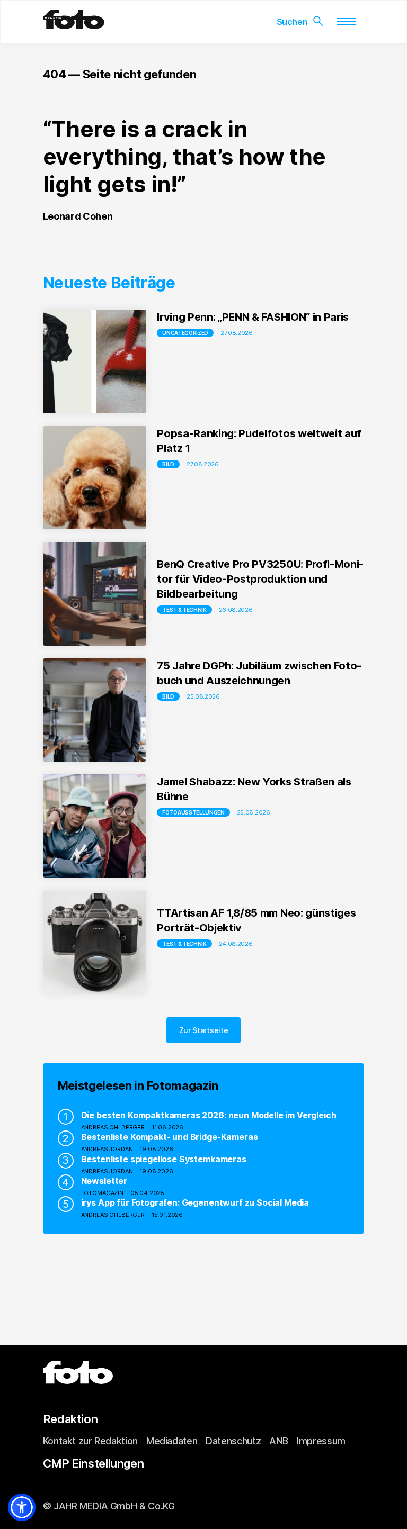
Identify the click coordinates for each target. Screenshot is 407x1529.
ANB (278, 1440)
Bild (168, 464)
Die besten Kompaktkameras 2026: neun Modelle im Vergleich (209, 1115)
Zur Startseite (203, 1030)
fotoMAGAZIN (102, 1193)
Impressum (321, 1440)
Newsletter (104, 1180)
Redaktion (70, 1419)
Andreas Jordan (107, 1149)
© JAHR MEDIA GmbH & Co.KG (109, 1506)
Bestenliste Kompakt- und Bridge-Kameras (169, 1137)
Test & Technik (184, 610)
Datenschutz (233, 1440)
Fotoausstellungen (193, 812)
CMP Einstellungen (93, 1463)
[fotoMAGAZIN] (73, 24)
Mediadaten (171, 1440)
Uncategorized (185, 333)
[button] (22, 1507)
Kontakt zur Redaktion (90, 1440)
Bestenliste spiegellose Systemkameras (163, 1159)
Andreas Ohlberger (113, 1127)
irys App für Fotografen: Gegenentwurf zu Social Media (195, 1202)
